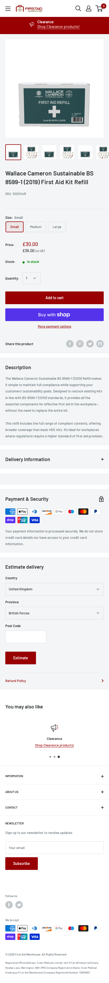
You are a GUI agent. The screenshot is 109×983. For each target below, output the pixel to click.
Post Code (13, 626)
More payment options (54, 326)
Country (11, 578)
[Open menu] (8, 9)
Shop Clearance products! (58, 26)
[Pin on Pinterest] (80, 343)
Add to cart (54, 297)
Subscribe (21, 863)
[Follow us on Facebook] (9, 904)
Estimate (20, 658)
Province (12, 602)
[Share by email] (100, 343)
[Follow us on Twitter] (19, 904)
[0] (99, 8)
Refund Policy (15, 681)
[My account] (88, 8)
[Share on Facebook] (70, 343)
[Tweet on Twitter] (90, 343)
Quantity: (12, 278)
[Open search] (78, 8)
